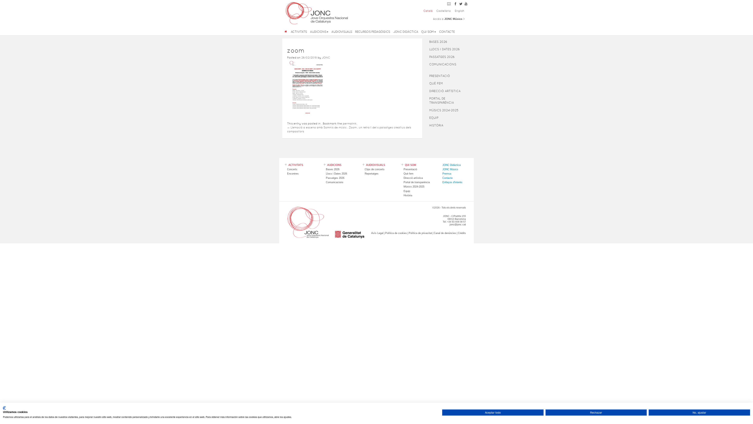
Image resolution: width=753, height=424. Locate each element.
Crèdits (462, 233)
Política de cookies (396, 233)
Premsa (446, 173)
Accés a (449, 18)
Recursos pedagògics (372, 31)
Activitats (299, 31)
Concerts (292, 169)
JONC (326, 57)
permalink (349, 123)
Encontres (293, 173)
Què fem (436, 83)
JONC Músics (450, 169)
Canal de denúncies (445, 233)
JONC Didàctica (405, 31)
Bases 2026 (438, 41)
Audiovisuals (341, 31)
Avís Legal (377, 233)
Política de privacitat (420, 233)
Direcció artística (445, 91)
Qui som (427, 31)
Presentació (439, 76)
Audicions (318, 31)
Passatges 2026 (442, 56)
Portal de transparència (441, 100)
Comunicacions (442, 64)
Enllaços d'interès (452, 182)
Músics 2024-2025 (443, 110)
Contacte (447, 31)
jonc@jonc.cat (458, 224)
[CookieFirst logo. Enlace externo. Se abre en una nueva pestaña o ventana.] (4, 408)
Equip (433, 117)
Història (436, 125)
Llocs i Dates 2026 (444, 49)
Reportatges (371, 173)
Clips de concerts (375, 169)
